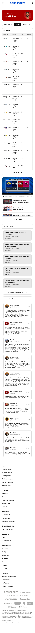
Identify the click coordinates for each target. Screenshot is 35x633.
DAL (9, 105)
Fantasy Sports (7, 472)
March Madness (7, 482)
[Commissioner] (19, 602)
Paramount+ (6, 503)
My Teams (5, 583)
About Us (5, 494)
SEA (9, 69)
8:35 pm (16, 39)
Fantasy (17, 24)
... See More (8, 238)
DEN (9, 62)
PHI (9, 158)
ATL (9, 85)
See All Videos (17, 219)
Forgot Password (7, 586)
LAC (9, 143)
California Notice (7, 529)
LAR (9, 39)
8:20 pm (16, 113)
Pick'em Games (7, 469)
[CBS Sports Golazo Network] (17, 595)
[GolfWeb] (23, 607)
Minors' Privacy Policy (9, 521)
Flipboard (5, 568)
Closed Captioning (8, 526)
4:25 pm (16, 47)
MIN (9, 112)
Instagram (5, 555)
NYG (9, 128)
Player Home (7, 24)
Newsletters (6, 580)
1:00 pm (16, 85)
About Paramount (8, 500)
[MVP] (30, 602)
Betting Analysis (7, 479)
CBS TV (4, 507)
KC (9, 151)
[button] (2, 3)
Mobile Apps (6, 486)
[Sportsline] (25, 599)
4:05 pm (16, 54)
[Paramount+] (7, 603)
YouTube (5, 549)
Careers (4, 497)
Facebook (5, 559)
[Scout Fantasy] (12, 607)
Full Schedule (17, 172)
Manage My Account (9, 576)
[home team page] (6, 39)
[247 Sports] (11, 599)
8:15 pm (16, 77)
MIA (9, 46)
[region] (17, 185)
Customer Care (7, 541)
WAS (9, 77)
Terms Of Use (6, 515)
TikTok (4, 552)
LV (9, 97)
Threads (4, 565)
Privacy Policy (6, 518)
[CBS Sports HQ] (25, 592)
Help (3, 537)
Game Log (26, 24)
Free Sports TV (7, 476)
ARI (9, 54)
